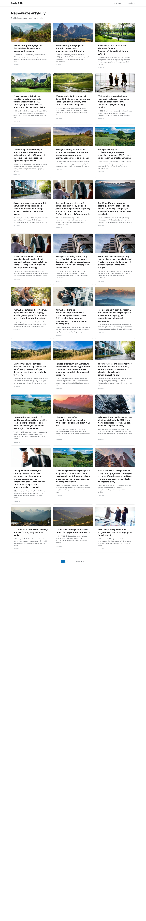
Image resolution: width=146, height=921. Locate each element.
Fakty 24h (17, 3)
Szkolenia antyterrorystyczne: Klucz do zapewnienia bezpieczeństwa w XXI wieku (70, 48)
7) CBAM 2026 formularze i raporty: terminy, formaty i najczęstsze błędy (31, 532)
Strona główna (129, 3)
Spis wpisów (117, 3)
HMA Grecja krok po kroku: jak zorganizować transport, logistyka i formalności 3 (115, 532)
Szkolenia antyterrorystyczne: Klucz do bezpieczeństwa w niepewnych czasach (28, 48)
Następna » (80, 561)
